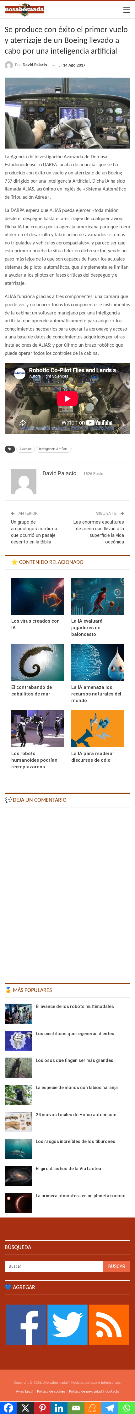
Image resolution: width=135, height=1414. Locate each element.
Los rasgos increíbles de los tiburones (75, 1141)
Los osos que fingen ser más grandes (74, 1060)
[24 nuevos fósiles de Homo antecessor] (18, 1122)
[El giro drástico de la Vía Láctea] (18, 1176)
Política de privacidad (85, 1391)
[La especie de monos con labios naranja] (18, 1095)
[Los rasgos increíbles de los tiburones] (18, 1149)
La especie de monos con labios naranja (77, 1087)
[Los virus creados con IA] (37, 596)
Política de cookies (51, 1391)
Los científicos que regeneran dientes (75, 1033)
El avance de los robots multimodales (75, 1006)
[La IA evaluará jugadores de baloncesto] (97, 596)
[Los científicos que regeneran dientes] (18, 1041)
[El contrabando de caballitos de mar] (37, 662)
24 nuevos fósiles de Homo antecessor (76, 1114)
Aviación (25, 449)
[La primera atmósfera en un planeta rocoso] (18, 1203)
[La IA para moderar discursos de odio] (97, 728)
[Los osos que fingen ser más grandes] (18, 1068)
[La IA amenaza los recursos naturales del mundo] (97, 662)
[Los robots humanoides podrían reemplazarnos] (37, 728)
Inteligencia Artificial (53, 449)
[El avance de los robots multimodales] (18, 1014)
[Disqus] (67, 892)
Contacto (112, 1391)
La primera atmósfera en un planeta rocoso (81, 1195)
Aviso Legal (24, 1391)
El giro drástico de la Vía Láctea (68, 1168)
